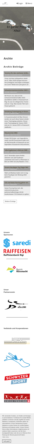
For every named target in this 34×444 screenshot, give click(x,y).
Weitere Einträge (10, 201)
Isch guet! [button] (7, 441)
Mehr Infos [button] (6, 437)
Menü (29, 3)
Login (20, 3)
